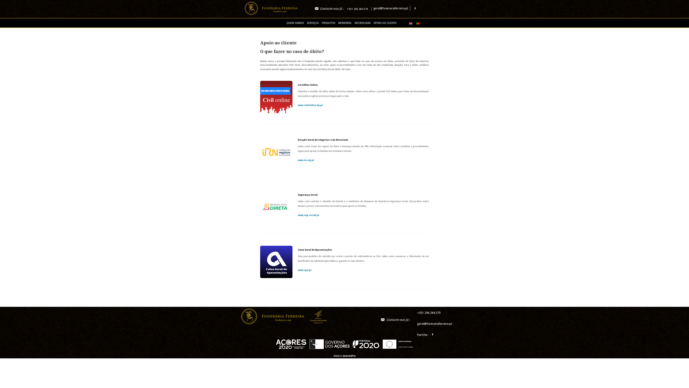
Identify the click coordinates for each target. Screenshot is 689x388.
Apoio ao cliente (385, 23)
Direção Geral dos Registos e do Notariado (323, 139)
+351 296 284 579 (357, 9)
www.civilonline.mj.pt (310, 105)
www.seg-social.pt (308, 215)
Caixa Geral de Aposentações (315, 249)
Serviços (313, 23)
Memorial (345, 23)
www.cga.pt (304, 270)
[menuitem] (409, 23)
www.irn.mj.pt (306, 160)
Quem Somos (295, 23)
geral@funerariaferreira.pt (390, 8)
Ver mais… (347, 69)
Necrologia (363, 23)
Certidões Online (308, 85)
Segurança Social (308, 194)
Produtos (328, 23)
